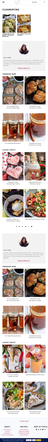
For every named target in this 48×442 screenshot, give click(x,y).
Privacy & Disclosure (7, 434)
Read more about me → (24, 68)
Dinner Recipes (24, 429)
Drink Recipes (24, 434)
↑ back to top (24, 421)
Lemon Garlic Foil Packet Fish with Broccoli (8, 35)
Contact (7, 431)
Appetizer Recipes (24, 431)
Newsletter (7, 433)
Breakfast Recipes (24, 433)
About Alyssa (7, 429)
